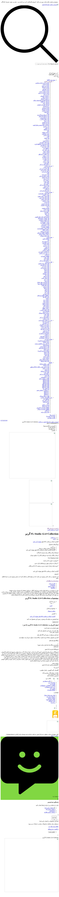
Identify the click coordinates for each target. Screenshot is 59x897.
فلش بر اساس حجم (44, 378)
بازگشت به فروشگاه (53, 829)
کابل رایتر (46, 292)
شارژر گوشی (45, 195)
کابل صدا (47, 281)
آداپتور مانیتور (45, 152)
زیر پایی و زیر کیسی (44, 253)
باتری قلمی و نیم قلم (44, 154)
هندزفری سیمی (45, 203)
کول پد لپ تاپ (45, 174)
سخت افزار (49, 237)
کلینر (48, 136)
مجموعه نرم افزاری (44, 333)
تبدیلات (47, 298)
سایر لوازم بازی (45, 327)
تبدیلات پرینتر (46, 307)
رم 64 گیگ (46, 394)
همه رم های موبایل (44, 396)
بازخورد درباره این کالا (52, 528)
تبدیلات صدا (46, 301)
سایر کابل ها (46, 297)
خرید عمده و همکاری (50, 687)
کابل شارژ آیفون (45, 199)
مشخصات (52, 585)
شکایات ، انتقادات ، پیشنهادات (47, 685)
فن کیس (47, 128)
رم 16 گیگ (46, 391)
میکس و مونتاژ (51, 611)
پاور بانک (47, 214)
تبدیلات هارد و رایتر (44, 164)
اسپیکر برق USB (45, 102)
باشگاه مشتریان (51, 690)
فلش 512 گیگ (45, 387)
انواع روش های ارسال (49, 695)
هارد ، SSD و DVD (44, 364)
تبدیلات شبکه (46, 304)
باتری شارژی (46, 158)
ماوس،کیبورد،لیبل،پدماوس (42, 83)
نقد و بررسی (52, 583)
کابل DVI (46, 270)
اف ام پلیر (46, 202)
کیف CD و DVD (45, 371)
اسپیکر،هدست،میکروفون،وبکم (41, 100)
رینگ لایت (46, 212)
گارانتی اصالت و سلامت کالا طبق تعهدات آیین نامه (42, 616)
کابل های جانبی (45, 278)
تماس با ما (52, 688)
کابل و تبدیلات (48, 262)
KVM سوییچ (46, 311)
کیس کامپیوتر (45, 243)
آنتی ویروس (46, 330)
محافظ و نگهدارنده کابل (43, 233)
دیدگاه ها (53, 588)
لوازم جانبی (46, 135)
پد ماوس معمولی (44, 96)
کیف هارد (46, 370)
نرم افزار (47, 335)
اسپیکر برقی (46, 103)
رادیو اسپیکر (46, 106)
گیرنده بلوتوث (45, 122)
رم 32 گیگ (46, 393)
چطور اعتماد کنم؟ (50, 699)
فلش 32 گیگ (46, 381)
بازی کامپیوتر (45, 323)
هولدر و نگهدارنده (44, 222)
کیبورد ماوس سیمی (44, 91)
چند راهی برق (45, 150)
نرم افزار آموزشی (44, 336)
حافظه (50, 362)
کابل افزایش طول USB (43, 282)
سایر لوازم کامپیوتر (44, 142)
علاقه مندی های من (53, 826)
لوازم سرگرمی (45, 224)
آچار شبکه (46, 354)
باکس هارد (46, 163)
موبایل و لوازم (48, 192)
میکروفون (46, 112)
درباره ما (53, 702)
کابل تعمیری (46, 294)
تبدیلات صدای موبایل (44, 234)
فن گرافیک (46, 129)
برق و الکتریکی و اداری (46, 397)
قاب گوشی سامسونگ (43, 218)
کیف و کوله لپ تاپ (44, 176)
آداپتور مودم (46, 151)
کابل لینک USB (45, 285)
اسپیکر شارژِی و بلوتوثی (43, 104)
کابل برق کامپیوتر (44, 145)
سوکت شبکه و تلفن (44, 359)
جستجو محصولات (53, 63)
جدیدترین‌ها (52, 415)
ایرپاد (48, 206)
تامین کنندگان (51, 701)
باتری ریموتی (46, 155)
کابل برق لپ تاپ (45, 170)
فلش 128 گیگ (45, 384)
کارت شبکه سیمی (44, 118)
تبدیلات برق (46, 180)
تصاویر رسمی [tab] (52, 832)
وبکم (48, 113)
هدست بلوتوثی (45, 110)
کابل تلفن (46, 289)
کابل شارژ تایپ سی (44, 198)
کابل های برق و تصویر (43, 263)
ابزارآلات (47, 189)
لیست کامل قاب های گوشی (42, 217)
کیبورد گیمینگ (45, 90)
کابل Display (46, 273)
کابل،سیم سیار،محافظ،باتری (42, 144)
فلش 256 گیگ (45, 386)
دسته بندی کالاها (51, 80)
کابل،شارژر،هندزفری (43, 193)
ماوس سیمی (46, 84)
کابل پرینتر (46, 279)
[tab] (28, 583)
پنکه (48, 131)
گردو (54, 539)
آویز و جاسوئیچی (45, 225)
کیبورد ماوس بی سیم (43, 93)
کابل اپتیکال (46, 276)
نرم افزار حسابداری (44, 338)
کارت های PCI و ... (44, 119)
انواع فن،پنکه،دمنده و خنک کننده (41, 125)
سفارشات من (51, 682)
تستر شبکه (46, 349)
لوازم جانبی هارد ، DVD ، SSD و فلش (39, 367)
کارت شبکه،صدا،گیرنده (43, 115)
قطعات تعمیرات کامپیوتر (43, 407)
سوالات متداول (51, 698)
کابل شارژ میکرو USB (43, 196)
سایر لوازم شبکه (45, 361)
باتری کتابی (46, 160)
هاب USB (46, 138)
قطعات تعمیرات (45, 256)
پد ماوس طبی (45, 97)
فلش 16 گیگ (46, 380)
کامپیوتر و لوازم (48, 81)
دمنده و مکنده (45, 132)
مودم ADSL (46, 342)
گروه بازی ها (46, 321)
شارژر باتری (46, 161)
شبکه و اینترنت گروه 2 (43, 351)
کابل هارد (46, 291)
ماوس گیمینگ (45, 87)
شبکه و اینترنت (48, 339)
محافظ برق (46, 148)
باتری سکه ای (45, 157)
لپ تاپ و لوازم (48, 166)
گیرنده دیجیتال (45, 123)
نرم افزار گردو (51, 530)
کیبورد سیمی (46, 88)
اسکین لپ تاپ (45, 171)
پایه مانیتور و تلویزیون (43, 252)
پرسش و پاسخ (51, 586)
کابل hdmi (46, 272)
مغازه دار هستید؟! (50, 416)
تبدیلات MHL (46, 230)
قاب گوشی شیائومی (44, 220)
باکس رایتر (46, 183)
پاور (48, 240)
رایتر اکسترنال (45, 241)
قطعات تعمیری (45, 227)
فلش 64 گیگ (46, 383)
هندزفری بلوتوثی (45, 205)
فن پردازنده (46, 126)
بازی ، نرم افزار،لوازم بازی (45, 320)
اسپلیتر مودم (46, 358)
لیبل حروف (46, 94)
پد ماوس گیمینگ (45, 99)
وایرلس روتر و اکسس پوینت (42, 343)
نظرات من (52, 684)
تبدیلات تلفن (46, 305)
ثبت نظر (56, 646)
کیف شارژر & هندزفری (43, 228)
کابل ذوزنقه (46, 287)
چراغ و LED (46, 141)
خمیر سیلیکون (45, 134)
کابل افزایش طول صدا (43, 284)
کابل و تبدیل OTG (44, 211)
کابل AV (47, 275)
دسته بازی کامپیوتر (44, 324)
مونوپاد (47, 215)
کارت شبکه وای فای (44, 116)
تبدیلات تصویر (45, 303)
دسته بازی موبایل (44, 231)
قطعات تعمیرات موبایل (43, 409)
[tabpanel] (29, 864)
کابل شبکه (46, 288)
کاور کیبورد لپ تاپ (44, 169)
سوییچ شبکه (46, 345)
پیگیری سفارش (51, 418)
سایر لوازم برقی (45, 412)
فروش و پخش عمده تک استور (50, 422)
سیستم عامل (45, 332)
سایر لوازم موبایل (44, 221)
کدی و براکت (46, 368)
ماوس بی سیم (45, 85)
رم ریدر (47, 139)
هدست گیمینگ (45, 109)
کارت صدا (46, 120)
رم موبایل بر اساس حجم (43, 390)
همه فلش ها (46, 388)
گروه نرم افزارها (45, 329)
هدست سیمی (45, 107)
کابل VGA (46, 269)
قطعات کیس (46, 238)
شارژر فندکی (45, 201)
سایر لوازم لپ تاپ (44, 190)
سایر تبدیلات (46, 319)
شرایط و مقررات (51, 696)
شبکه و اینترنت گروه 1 (43, 340)
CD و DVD (46, 365)
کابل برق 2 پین (45, 147)
